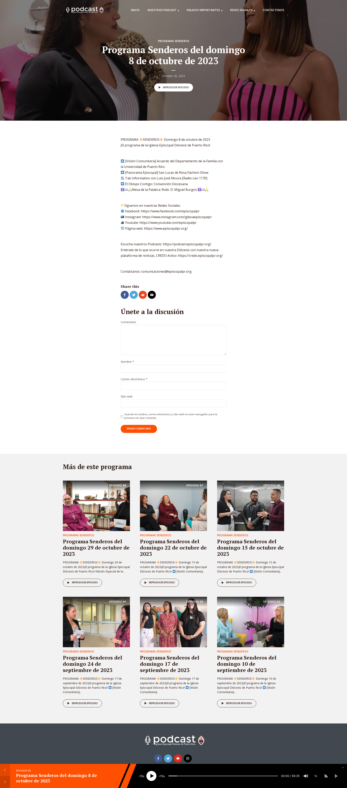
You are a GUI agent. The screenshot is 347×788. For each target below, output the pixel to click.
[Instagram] (188, 758)
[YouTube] (178, 758)
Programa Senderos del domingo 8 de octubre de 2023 (56, 777)
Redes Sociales (241, 10)
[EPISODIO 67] (173, 505)
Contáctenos (273, 10)
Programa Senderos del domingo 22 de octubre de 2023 (173, 547)
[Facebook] (158, 758)
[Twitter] (168, 758)
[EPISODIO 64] (96, 621)
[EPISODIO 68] (96, 505)
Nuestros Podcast (162, 10)
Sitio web (127, 396)
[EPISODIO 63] (173, 621)
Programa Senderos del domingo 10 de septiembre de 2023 (246, 663)
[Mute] (306, 776)
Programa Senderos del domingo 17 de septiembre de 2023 (169, 663)
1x (315, 776)
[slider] (223, 776)
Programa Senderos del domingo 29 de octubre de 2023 (96, 547)
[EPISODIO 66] (250, 505)
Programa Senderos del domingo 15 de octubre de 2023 (250, 547)
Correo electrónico (134, 379)
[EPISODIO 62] (250, 621)
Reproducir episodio (176, 87)
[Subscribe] (326, 776)
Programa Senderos (173, 41)
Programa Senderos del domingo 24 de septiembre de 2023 (92, 663)
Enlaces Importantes (203, 10)
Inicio (135, 10)
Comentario (128, 322)
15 (141, 776)
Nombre (127, 362)
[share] (336, 776)
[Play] (151, 776)
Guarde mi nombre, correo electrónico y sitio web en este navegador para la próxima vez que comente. (170, 416)
